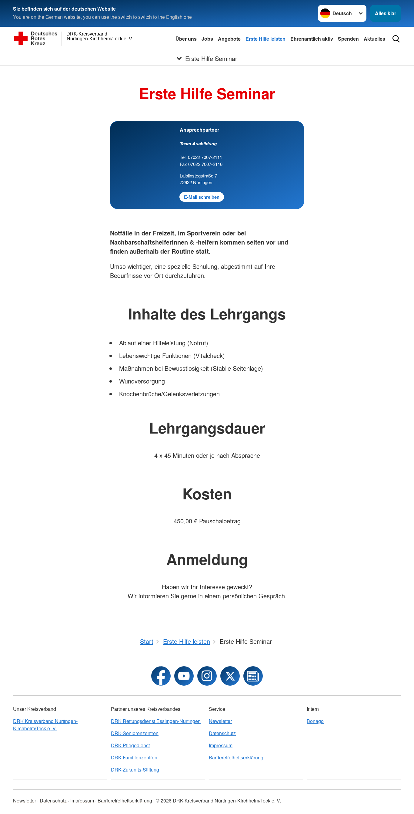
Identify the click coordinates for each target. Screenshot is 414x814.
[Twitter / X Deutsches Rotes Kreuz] (230, 676)
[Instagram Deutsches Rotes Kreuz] (207, 676)
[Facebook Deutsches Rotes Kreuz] (161, 676)
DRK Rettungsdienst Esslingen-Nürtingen (156, 721)
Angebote (229, 38)
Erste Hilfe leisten (265, 38)
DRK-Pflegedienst (130, 745)
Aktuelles (374, 38)
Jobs (207, 38)
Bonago (315, 721)
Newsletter (220, 721)
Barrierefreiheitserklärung (236, 757)
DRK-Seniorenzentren (135, 733)
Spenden (348, 38)
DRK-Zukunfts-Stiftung (135, 769)
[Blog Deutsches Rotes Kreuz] (253, 676)
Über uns (186, 38)
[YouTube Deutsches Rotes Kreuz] (184, 676)
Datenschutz (222, 733)
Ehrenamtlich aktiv (311, 38)
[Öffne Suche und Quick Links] (396, 39)
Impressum (220, 745)
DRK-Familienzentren (134, 757)
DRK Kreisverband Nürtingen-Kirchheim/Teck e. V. (45, 725)
